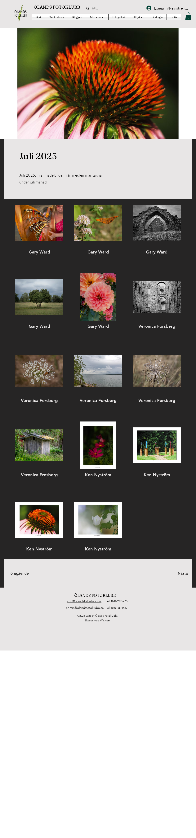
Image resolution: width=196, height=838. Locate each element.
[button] (188, 16)
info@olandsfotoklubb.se (84, 601)
